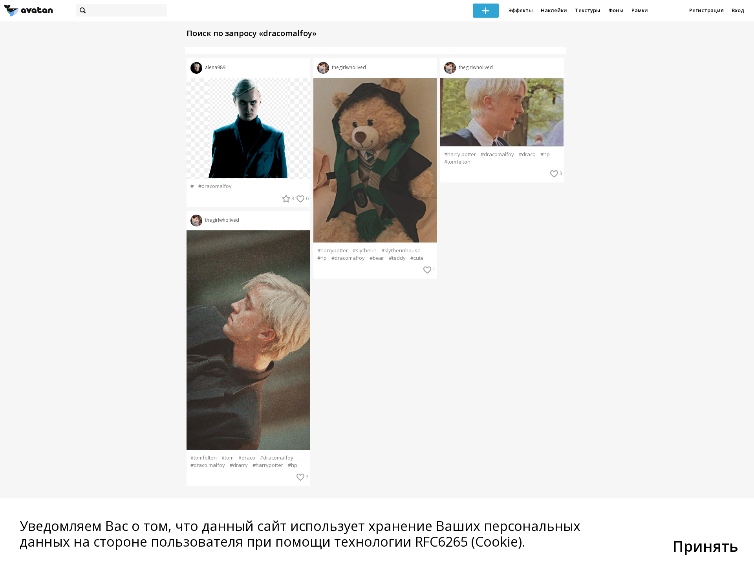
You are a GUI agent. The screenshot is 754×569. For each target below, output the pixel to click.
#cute (417, 258)
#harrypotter (268, 465)
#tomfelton (203, 457)
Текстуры (587, 10)
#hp (292, 465)
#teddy (397, 258)
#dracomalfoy (215, 186)
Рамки (639, 10)
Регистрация (706, 10)
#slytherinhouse (401, 250)
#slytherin (365, 250)
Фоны (616, 10)
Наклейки (554, 10)
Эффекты (521, 10)
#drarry (239, 465)
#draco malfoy (207, 465)
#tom (227, 457)
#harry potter (460, 154)
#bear (377, 258)
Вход (738, 10)
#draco (246, 457)
